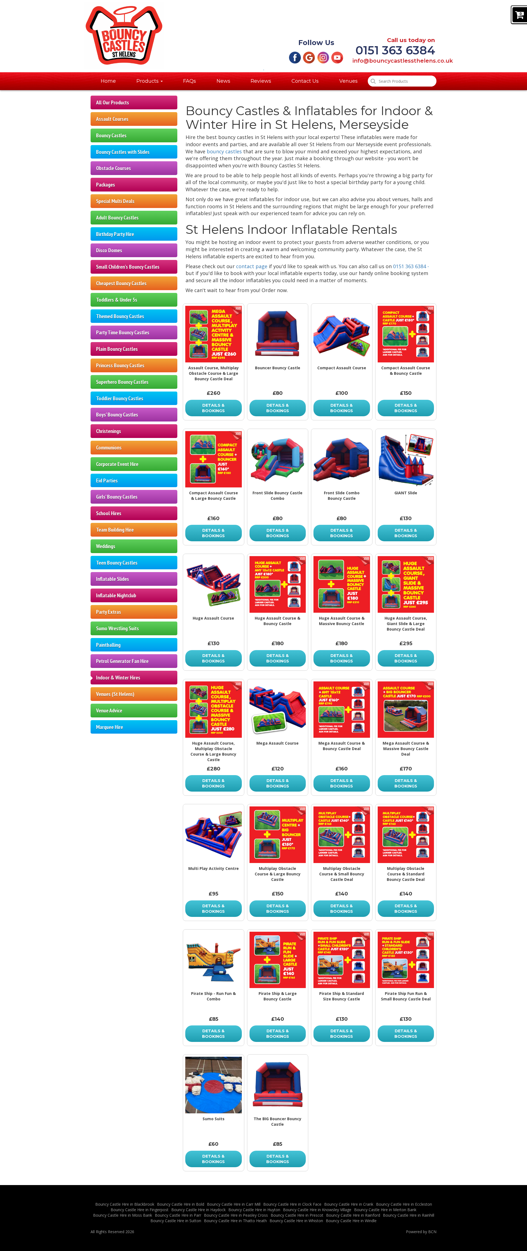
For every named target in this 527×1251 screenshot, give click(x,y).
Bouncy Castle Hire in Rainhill (408, 1215)
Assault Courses (112, 118)
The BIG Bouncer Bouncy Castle (277, 1121)
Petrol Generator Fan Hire (122, 661)
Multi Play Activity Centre (213, 868)
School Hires (108, 513)
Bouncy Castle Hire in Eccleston (404, 1204)
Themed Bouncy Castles (120, 316)
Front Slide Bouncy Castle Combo (277, 495)
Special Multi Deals (115, 201)
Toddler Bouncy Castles (119, 398)
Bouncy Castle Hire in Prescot (297, 1215)
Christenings (108, 431)
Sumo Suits (214, 1118)
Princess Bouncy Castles (120, 365)
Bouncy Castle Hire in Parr (178, 1215)
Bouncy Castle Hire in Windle (351, 1220)
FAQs (189, 81)
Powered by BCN (421, 1231)
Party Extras (108, 611)
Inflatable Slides (112, 578)
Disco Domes (109, 250)
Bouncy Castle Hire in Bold (180, 1204)
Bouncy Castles (111, 135)
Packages (105, 184)
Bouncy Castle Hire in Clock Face (292, 1204)
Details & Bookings (213, 408)
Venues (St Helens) (115, 693)
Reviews (261, 81)
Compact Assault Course (341, 367)
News (223, 81)
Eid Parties (107, 480)
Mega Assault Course (277, 743)
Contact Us (305, 81)
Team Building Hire (115, 529)
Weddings (105, 546)
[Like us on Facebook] (295, 57)
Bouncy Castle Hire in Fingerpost (140, 1209)
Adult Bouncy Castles (117, 217)
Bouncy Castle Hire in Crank (348, 1204)
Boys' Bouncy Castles (117, 414)
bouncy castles (224, 151)
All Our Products (112, 102)
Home (108, 81)
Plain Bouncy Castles (117, 348)
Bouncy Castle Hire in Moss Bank (122, 1215)
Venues (348, 81)
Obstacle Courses (113, 168)
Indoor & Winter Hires (118, 677)
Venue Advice (109, 710)
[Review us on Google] (309, 57)
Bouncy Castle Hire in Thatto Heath (235, 1220)
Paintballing (108, 644)
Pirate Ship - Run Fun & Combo (213, 996)
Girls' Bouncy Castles (117, 496)
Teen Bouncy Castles (117, 562)
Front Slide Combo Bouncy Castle (342, 495)
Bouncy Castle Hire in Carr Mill (233, 1204)
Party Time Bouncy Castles (122, 332)
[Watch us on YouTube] (337, 57)
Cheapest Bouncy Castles (121, 283)
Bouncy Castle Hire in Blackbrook (124, 1204)
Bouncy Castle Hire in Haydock (198, 1209)
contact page (251, 266)
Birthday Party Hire (115, 234)
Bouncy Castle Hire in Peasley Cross (236, 1215)
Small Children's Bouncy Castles (127, 266)
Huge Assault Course (213, 618)
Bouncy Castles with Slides (123, 151)
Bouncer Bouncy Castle (277, 367)
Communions (109, 447)
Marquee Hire (109, 726)
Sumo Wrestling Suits (117, 628)
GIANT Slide (405, 492)
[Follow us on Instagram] (323, 57)
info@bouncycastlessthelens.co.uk (393, 61)
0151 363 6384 (395, 50)
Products (148, 81)
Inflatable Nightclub (116, 595)
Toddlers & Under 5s (116, 299)
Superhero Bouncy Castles (122, 381)
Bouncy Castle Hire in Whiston (296, 1220)
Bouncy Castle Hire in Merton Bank (385, 1209)
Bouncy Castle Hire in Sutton (175, 1220)
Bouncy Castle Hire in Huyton (254, 1209)
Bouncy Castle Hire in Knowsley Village (317, 1209)
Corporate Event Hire (117, 464)
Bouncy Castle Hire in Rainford (353, 1215)
